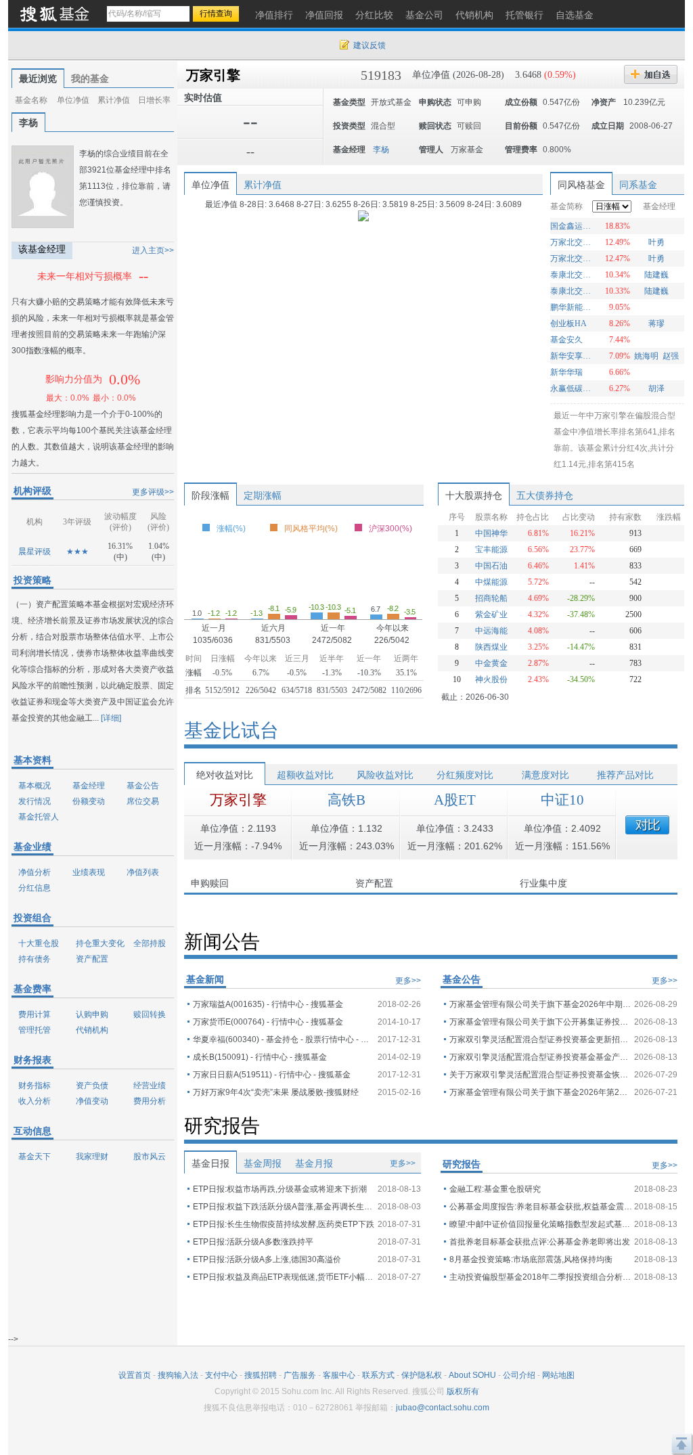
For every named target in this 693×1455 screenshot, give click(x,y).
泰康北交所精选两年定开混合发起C (572, 291)
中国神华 (491, 533)
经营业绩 (149, 1085)
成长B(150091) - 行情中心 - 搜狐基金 (260, 1057)
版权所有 (463, 1391)
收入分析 (34, 1101)
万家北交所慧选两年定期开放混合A (572, 242)
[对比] (647, 824)
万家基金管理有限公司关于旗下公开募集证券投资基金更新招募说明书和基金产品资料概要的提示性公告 (540, 1022)
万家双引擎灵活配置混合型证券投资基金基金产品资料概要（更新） (540, 1057)
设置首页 (134, 1375)
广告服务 (300, 1375)
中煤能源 (491, 582)
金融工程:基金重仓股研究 (495, 1189)
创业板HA (568, 323)
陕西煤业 (491, 647)
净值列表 (143, 872)
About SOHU (472, 1375)
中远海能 (491, 630)
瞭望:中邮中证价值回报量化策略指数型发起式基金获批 (540, 1224)
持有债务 (34, 959)
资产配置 (92, 959)
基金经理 (88, 785)
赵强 (671, 356)
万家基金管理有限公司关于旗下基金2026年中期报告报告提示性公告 (540, 1004)
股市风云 (149, 1156)
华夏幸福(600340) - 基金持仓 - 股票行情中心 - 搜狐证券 (284, 1039)
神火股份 (491, 679)
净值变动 (92, 1101)
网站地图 (558, 1375)
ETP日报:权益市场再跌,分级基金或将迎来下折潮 (280, 1189)
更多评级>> (153, 492)
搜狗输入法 (178, 1375)
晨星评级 (34, 551)
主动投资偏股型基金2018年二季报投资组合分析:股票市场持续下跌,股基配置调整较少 (540, 1277)
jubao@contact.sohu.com (442, 1407)
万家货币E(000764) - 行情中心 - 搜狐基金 (268, 1022)
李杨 (28, 122)
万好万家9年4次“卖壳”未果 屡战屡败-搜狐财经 (276, 1092)
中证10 (562, 800)
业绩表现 (88, 872)
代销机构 (92, 1030)
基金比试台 (231, 730)
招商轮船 (491, 598)
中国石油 (491, 565)
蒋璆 (656, 323)
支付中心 (221, 1375)
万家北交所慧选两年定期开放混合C (572, 258)
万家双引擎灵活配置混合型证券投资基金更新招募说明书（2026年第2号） (540, 1039)
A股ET (455, 800)
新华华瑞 (566, 372)
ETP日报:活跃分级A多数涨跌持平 (253, 1242)
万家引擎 (213, 75)
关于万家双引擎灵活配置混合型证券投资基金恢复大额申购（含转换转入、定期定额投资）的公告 (540, 1074)
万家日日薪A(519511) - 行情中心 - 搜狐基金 (272, 1074)
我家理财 (92, 1156)
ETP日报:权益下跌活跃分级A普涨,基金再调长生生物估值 (284, 1206)
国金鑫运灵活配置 (572, 226)
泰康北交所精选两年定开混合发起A (572, 274)
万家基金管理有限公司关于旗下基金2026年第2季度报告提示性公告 (540, 1092)
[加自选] (650, 74)
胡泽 (656, 388)
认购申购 (92, 1014)
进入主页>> (153, 250)
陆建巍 (656, 274)
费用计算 (34, 1014)
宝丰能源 (491, 549)
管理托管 (34, 1030)
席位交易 (143, 801)
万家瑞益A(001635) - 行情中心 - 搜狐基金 (268, 1004)
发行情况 (34, 801)
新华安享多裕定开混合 (572, 356)
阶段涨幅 (210, 495)
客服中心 (339, 1375)
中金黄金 (491, 663)
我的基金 (90, 78)
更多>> (408, 980)
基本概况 (34, 785)
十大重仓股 (38, 943)
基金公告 (143, 785)
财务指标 (34, 1085)
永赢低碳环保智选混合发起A (572, 388)
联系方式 (378, 1375)
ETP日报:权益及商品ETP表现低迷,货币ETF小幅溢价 (284, 1277)
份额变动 (88, 801)
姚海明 (646, 356)
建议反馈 (369, 45)
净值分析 (34, 872)
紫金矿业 (491, 614)
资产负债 (92, 1085)
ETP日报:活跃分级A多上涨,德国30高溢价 (267, 1259)
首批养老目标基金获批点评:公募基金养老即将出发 (539, 1242)
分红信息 (34, 888)
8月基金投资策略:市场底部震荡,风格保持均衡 (530, 1259)
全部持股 (149, 943)
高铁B (346, 800)
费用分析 (149, 1101)
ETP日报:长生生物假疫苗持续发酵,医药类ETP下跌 (283, 1224)
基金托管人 (38, 817)
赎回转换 (149, 1014)
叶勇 (656, 242)
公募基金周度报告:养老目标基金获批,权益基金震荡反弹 (540, 1206)
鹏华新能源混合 (572, 307)
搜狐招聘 (260, 1375)
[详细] (111, 718)
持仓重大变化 (100, 943)
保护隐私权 (421, 1375)
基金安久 (566, 339)
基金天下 (34, 1156)
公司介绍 (519, 1375)
